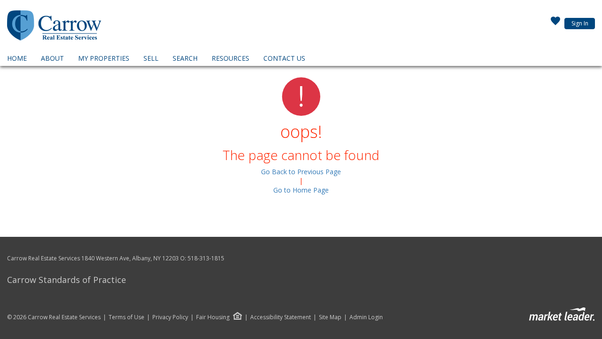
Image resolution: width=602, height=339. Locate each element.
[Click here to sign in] (555, 23)
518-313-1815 (206, 258)
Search (185, 58)
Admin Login (366, 317)
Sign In (579, 23)
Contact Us (284, 58)
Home (17, 58)
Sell (150, 58)
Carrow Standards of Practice (66, 279)
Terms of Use (126, 317)
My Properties (103, 58)
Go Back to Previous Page (301, 171)
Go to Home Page (301, 190)
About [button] (52, 58)
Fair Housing (213, 317)
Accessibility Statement (280, 317)
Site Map (330, 317)
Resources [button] (230, 58)
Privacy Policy (170, 317)
